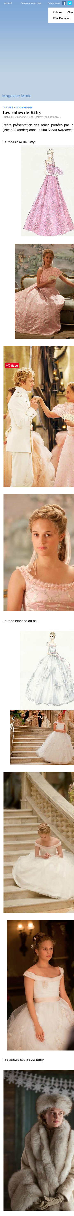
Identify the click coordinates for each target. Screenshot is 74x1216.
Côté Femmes (61, 18)
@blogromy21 (53, 117)
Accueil (8, 3)
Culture (57, 12)
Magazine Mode (16, 96)
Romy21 (39, 117)
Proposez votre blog (31, 3)
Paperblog (22, 15)
